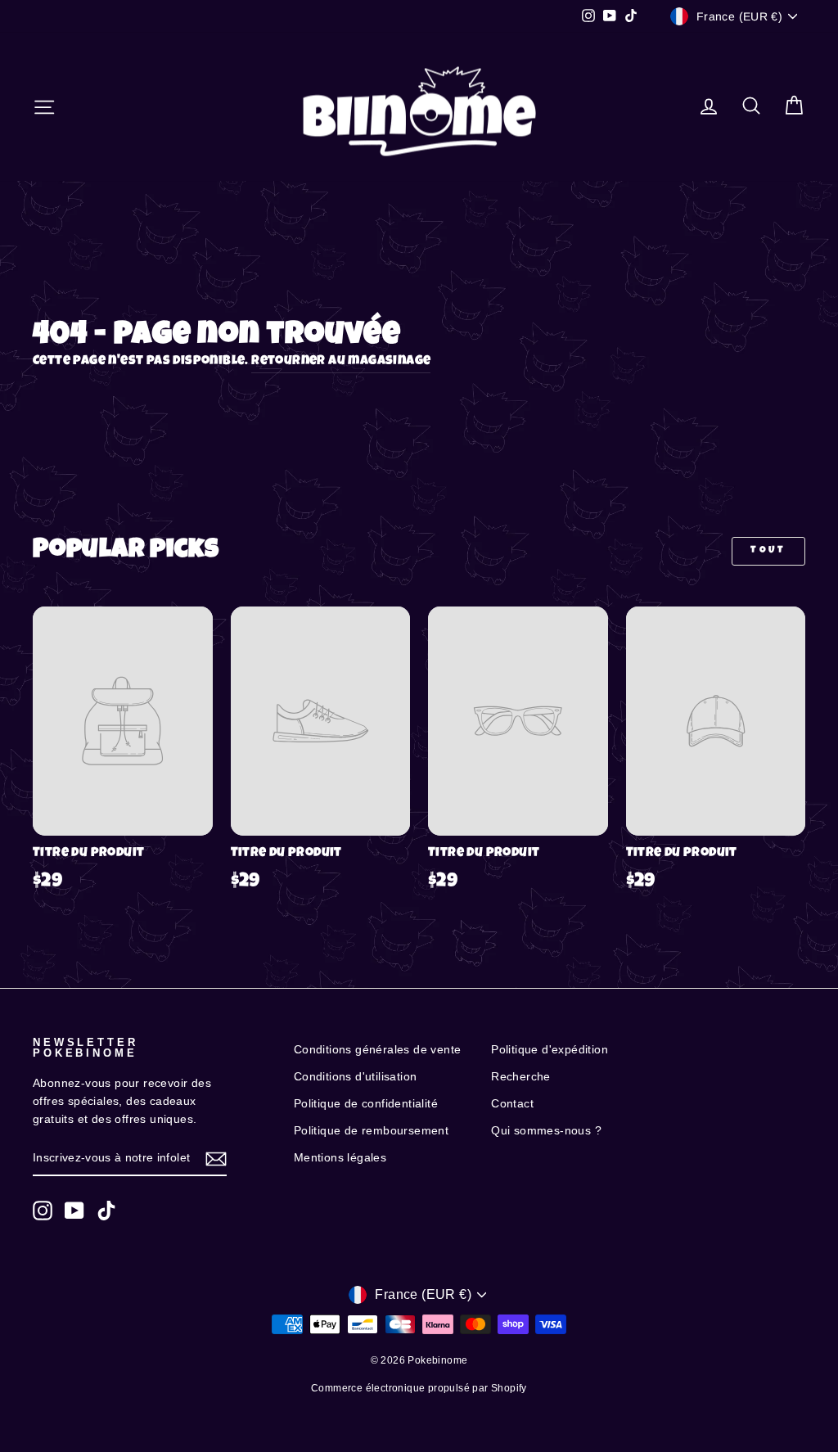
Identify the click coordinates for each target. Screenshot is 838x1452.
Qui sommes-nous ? (546, 1131)
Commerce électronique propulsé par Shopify (419, 1388)
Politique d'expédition (549, 1050)
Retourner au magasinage (340, 361)
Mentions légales (340, 1158)
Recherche (521, 1077)
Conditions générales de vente (378, 1050)
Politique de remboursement (371, 1131)
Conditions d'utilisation (355, 1077)
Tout (768, 551)
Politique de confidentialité (366, 1104)
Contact (512, 1104)
